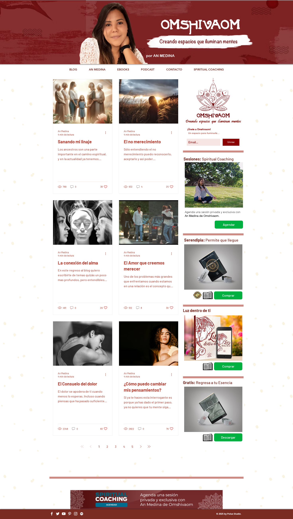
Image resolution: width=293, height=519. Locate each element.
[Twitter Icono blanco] (57, 513)
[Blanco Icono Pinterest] (69, 513)
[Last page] (149, 446)
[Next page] (140, 446)
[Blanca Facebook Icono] (51, 513)
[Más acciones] (106, 132)
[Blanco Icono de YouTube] (63, 513)
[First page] (82, 446)
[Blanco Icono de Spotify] (81, 513)
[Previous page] (90, 446)
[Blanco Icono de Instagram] (75, 513)
